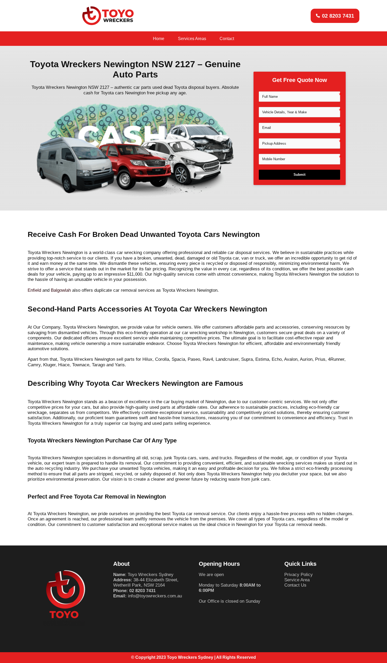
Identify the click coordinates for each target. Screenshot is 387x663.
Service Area (297, 579)
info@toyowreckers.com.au (155, 595)
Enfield (34, 290)
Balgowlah (61, 290)
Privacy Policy (298, 574)
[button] (335, 16)
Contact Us (295, 585)
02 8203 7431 (142, 590)
